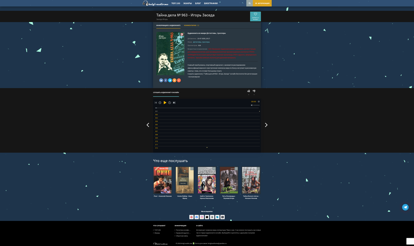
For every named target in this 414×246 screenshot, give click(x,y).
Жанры (187, 3)
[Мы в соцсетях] (191, 217)
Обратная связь (182, 236)
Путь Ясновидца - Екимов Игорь (229, 197)
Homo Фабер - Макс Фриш (184, 197)
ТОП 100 (175, 3)
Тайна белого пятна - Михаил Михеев (251, 197)
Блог (198, 3)
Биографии (211, 3)
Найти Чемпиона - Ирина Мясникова (207, 197)
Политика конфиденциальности (188, 230)
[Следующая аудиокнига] (266, 124)
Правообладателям (183, 233)
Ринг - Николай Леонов (163, 196)
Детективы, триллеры (216, 33)
